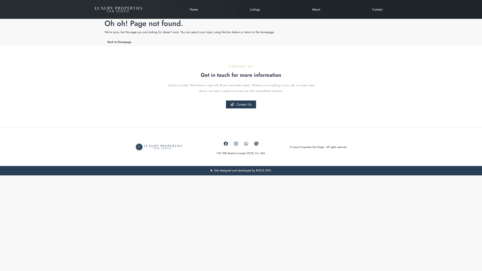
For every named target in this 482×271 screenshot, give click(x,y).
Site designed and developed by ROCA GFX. (243, 170)
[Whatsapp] (246, 143)
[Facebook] (225, 143)
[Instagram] (236, 143)
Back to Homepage (119, 42)
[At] (256, 143)
